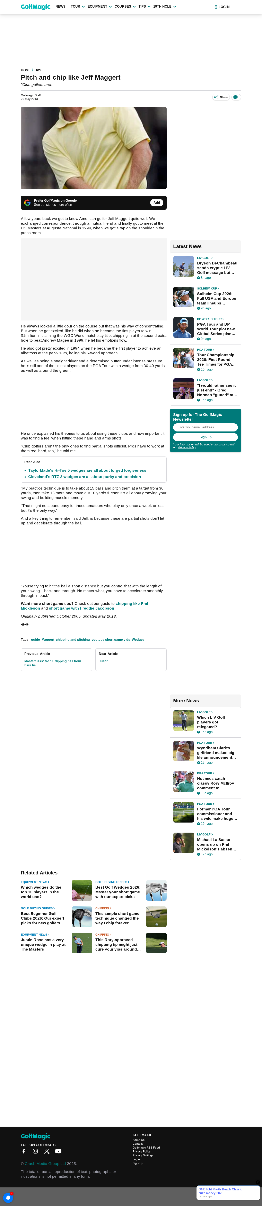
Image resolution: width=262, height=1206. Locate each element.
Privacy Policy (187, 447)
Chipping (102, 908)
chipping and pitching (73, 639)
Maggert (48, 639)
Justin (103, 661)
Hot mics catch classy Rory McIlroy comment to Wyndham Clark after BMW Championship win (216, 783)
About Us (139, 1139)
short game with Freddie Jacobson (81, 608)
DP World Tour (209, 319)
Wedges (138, 639)
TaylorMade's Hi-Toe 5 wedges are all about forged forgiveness (87, 470)
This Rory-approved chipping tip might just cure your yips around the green (116, 945)
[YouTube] (59, 1152)
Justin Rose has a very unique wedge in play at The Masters (43, 944)
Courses (123, 6)
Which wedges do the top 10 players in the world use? (41, 892)
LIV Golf (204, 258)
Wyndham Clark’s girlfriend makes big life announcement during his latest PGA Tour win (217, 753)
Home (26, 70)
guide (35, 639)
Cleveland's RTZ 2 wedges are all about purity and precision (84, 477)
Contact (138, 1143)
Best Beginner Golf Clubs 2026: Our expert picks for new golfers (42, 918)
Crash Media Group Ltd (45, 1163)
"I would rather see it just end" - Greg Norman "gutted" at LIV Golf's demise (216, 390)
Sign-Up (138, 1163)
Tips (142, 6)
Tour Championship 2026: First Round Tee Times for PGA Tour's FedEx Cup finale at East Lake (215, 360)
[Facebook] (25, 1152)
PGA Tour (204, 349)
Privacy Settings (143, 1155)
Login (136, 1159)
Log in (224, 7)
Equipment (97, 6)
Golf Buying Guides (111, 882)
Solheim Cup (207, 288)
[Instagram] (36, 1152)
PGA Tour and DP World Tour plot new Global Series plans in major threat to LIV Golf (216, 329)
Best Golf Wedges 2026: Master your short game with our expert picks (117, 892)
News (60, 6)
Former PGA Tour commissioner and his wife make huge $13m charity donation (215, 814)
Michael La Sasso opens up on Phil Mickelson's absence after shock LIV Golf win (217, 844)
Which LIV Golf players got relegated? (211, 722)
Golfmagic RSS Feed (146, 1147)
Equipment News (34, 882)
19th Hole (162, 6)
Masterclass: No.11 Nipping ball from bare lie (52, 663)
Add (157, 202)
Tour (75, 6)
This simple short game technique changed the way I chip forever (117, 918)
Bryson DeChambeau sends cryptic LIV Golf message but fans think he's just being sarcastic (217, 268)
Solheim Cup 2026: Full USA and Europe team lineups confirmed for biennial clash (216, 299)
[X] (48, 1152)
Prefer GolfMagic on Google (55, 200)
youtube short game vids (110, 639)
